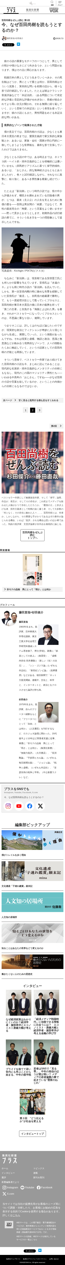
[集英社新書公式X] (40, 806)
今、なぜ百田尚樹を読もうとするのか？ (24, 797)
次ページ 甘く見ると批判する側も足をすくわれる (30, 400)
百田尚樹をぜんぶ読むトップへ (32, 535)
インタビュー (8, 1173)
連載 (35, 1173)
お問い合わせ (54, 1259)
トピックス (38, 1168)
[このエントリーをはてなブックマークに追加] (18, 44)
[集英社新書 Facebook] (29, 806)
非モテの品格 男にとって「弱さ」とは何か (28, 589)
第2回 (55, 426)
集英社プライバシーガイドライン (35, 1259)
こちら (16, 1215)
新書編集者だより (10, 1182)
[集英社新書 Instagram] (8, 806)
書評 (4, 1177)
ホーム (5, 1168)
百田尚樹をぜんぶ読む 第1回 (16, 20)
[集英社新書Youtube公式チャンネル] (19, 806)
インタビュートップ (32, 1133)
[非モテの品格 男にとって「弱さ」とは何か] (32, 569)
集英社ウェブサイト (13, 1259)
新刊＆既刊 (38, 1177)
